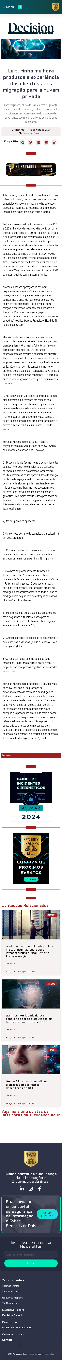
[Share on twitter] (31, 142)
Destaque (28, 133)
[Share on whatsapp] (54, 142)
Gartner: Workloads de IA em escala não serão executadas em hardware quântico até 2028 (29, 1019)
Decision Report (12, 1315)
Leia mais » (10, 963)
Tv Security (9, 1303)
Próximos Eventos (10, 1285)
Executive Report (13, 1310)
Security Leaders (13, 1280)
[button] (47, 1214)
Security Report (12, 1298)
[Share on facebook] (23, 142)
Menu (9, 7)
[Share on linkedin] (39, 142)
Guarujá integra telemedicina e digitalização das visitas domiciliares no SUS (28, 1085)
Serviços (38, 133)
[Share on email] (47, 142)
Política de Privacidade (16, 1328)
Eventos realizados (11, 1291)
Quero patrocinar (13, 1334)
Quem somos (10, 1322)
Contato (7, 1340)
